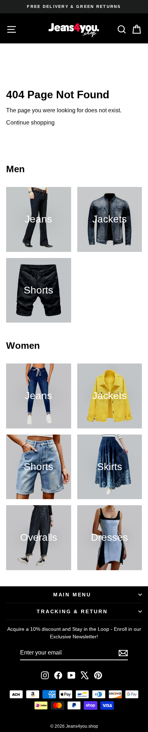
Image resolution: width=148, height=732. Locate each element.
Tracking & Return (72, 611)
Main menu (72, 594)
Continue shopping (30, 122)
